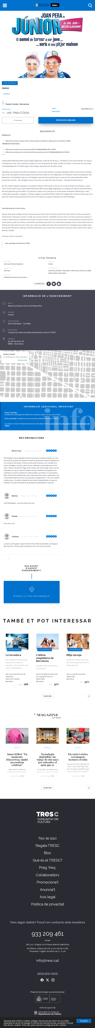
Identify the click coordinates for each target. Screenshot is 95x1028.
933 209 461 (48, 933)
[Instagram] (52, 980)
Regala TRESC (47, 846)
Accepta (84, 1020)
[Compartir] (59, 284)
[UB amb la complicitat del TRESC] (47, 5)
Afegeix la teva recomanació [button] (31, 596)
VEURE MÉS (47, 696)
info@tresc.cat (47, 961)
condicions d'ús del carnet (60, 424)
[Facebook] (48, 284)
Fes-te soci (47, 838)
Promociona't (47, 882)
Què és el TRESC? (47, 860)
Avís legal (47, 897)
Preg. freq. (47, 867)
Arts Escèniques (10, 83)
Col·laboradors (47, 875)
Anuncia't (47, 890)
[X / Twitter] (47, 980)
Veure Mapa (22, 360)
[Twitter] (54, 284)
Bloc (47, 853)
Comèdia (6, 94)
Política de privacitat (47, 904)
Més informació (74, 1025)
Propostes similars (65, 120)
